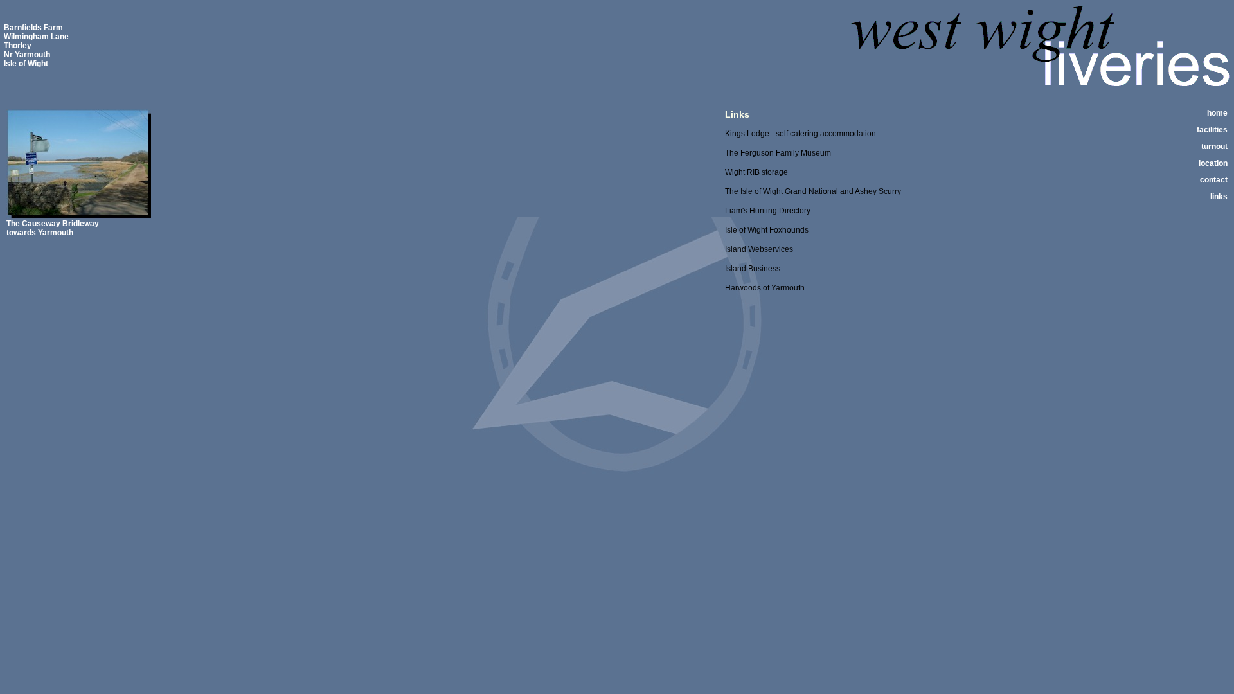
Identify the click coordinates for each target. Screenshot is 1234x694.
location (1213, 163)
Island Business (752, 268)
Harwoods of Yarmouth (765, 287)
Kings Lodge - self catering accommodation (800, 133)
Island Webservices (759, 249)
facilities (1212, 129)
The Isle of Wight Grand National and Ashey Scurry (813, 191)
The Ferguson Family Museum (778, 152)
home (1217, 113)
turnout (1214, 146)
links (1219, 196)
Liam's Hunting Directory (767, 210)
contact (1214, 179)
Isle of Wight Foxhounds (767, 230)
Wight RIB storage (756, 172)
